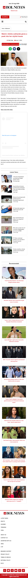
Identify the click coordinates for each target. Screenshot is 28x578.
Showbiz (3, 524)
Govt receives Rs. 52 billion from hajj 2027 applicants (18, 219)
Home (3, 28)
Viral (2, 530)
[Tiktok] (23, 570)
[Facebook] (8, 570)
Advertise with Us (6, 540)
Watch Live (14, 11)
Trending (3, 527)
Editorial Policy (5, 560)
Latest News (4, 518)
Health (3, 521)
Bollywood (7, 28)
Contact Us (4, 537)
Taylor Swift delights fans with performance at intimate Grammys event (14, 400)
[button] (10, 49)
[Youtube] (15, 570)
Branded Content (6, 551)
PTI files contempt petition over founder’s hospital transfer (19, 239)
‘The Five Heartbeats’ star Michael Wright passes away (18, 178)
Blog (2, 563)
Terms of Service (6, 557)
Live (2, 546)
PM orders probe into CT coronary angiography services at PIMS (19, 229)
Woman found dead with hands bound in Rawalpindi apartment (19, 199)
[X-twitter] (12, 570)
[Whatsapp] (4, 570)
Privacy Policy (5, 554)
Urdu (2, 543)
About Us (3, 534)
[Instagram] (19, 570)
